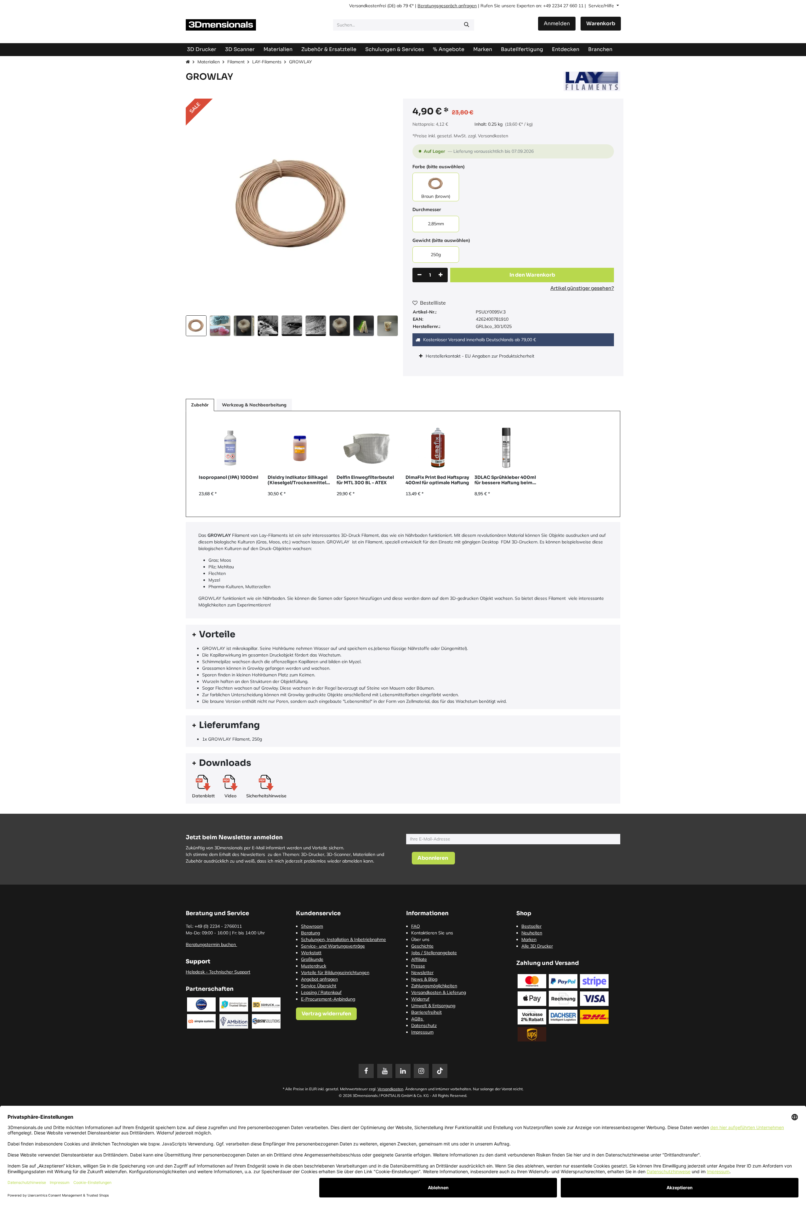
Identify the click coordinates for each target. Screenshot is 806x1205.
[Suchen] (466, 25)
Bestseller (531, 926)
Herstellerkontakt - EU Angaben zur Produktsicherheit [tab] (481, 356)
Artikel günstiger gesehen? (582, 288)
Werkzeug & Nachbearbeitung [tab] (254, 405)
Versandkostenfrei (367, 6)
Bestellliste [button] (433, 303)
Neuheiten (531, 933)
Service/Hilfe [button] (601, 6)
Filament (236, 62)
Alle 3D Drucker (537, 946)
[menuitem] (522, 49)
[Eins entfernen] (419, 275)
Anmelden (557, 23)
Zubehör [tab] (200, 405)
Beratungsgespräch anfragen (447, 6)
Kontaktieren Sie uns (432, 933)
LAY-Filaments (266, 62)
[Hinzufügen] (441, 275)
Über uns (420, 939)
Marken (528, 939)
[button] (196, 205)
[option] (403, 464)
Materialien (208, 62)
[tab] (403, 635)
